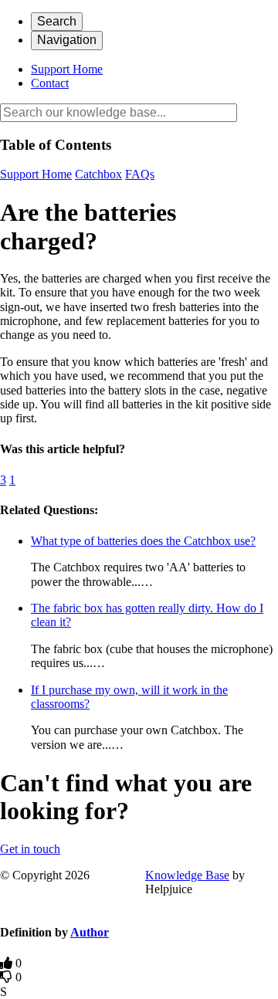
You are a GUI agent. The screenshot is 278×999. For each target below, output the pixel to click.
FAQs (139, 174)
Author (89, 932)
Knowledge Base (187, 875)
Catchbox (98, 174)
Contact (50, 83)
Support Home (67, 69)
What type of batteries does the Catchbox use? (143, 540)
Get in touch (30, 848)
